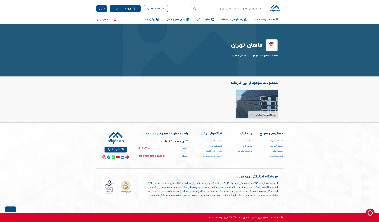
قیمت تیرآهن (276, 146)
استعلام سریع (104, 19)
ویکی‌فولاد (217, 140)
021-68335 (144, 148)
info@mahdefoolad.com (151, 156)
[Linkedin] (122, 157)
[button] (125, 8)
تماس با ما (247, 146)
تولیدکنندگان (216, 146)
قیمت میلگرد (277, 140)
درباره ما (248, 140)
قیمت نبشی (277, 151)
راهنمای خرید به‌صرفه (212, 156)
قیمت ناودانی (276, 156)
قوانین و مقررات (245, 151)
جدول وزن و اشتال (213, 151)
